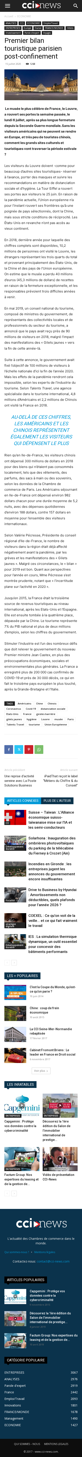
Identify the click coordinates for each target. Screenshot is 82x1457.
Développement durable (14, 847)
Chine (39, 703)
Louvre (45, 719)
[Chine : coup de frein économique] (15, 1013)
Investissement (13, 32)
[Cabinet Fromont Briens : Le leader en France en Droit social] (15, 1055)
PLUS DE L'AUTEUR (57, 801)
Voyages (47, 32)
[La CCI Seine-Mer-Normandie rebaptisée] (15, 1034)
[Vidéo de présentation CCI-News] (60, 1159)
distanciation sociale (53, 708)
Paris (71, 719)
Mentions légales (44, 1252)
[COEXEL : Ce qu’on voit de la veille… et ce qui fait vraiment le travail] (15, 920)
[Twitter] (18, 749)
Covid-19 (31, 708)
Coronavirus (13, 708)
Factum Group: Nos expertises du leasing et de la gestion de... (21, 1179)
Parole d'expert (31, 32)
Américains (24, 703)
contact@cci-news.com (53, 1261)
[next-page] (14, 962)
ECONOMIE (24, 16)
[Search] (76, 6)
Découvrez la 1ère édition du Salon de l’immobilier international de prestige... (56, 1131)
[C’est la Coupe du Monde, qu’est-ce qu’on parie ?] (15, 992)
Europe (27, 28)
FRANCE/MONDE (54, 28)
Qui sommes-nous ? (16, 1252)
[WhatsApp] (39, 749)
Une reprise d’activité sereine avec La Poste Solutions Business (20, 780)
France (38, 28)
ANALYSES (11, 23)
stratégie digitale (11, 925)
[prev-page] (7, 962)
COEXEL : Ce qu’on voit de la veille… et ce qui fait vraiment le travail (52, 920)
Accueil (8, 16)
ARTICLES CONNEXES (22, 801)
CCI (22, 23)
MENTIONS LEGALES (56, 1444)
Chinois (52, 703)
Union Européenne (56, 724)
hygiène (32, 719)
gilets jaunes (14, 719)
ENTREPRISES (13, 28)
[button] (7, 6)
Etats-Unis (12, 714)
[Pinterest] (28, 749)
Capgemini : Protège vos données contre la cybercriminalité (20, 1126)
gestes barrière (45, 714)
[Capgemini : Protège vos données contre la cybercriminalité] (21, 1106)
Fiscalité (10, 900)
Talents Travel (15, 724)
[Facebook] (8, 749)
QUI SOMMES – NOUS (27, 1444)
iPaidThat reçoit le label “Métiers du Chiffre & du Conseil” (60, 780)
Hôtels (70, 28)
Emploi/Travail (51, 23)
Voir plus (39, 1071)
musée (58, 719)
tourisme (34, 724)
